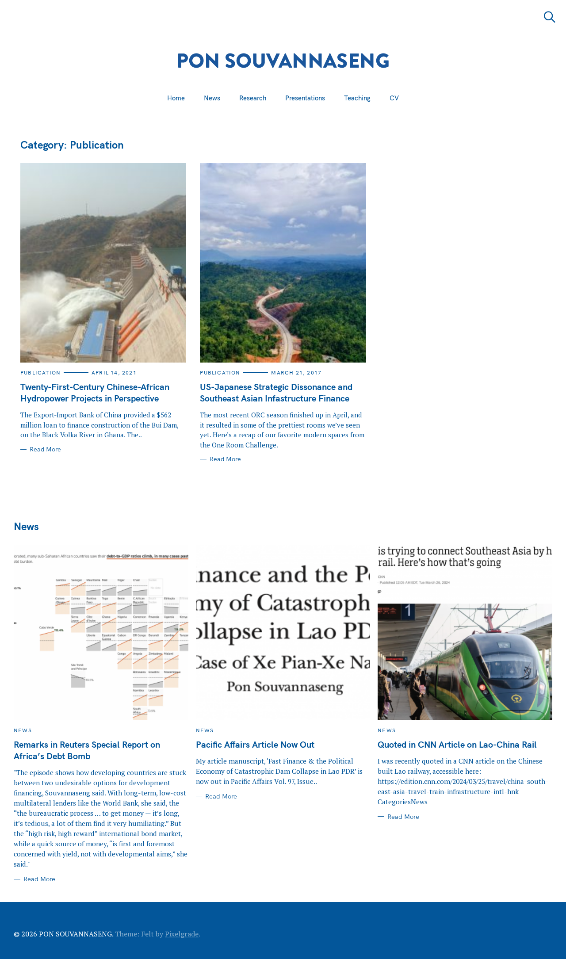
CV (394, 98)
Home (176, 98)
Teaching (357, 98)
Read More (45, 449)
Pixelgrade (182, 934)
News (212, 98)
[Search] (549, 17)
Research (252, 98)
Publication (40, 372)
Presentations (305, 98)
